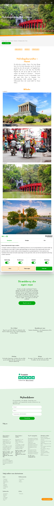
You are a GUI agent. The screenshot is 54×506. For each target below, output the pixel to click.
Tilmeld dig (27, 418)
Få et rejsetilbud (47, 499)
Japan (4, 488)
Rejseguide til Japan (32, 451)
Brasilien (5, 494)
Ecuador (5, 498)
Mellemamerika (22, 477)
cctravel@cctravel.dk (7, 446)
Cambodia (5, 486)
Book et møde (6, 451)
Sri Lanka (5, 480)
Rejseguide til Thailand (33, 438)
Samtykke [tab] (9, 240)
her (22, 330)
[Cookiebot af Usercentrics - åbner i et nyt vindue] (46, 236)
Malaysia (5, 485)
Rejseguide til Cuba (32, 450)
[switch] (20, 263)
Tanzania (21, 493)
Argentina (5, 493)
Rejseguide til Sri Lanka (33, 439)
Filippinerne (5, 481)
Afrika (20, 491)
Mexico (20, 481)
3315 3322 (8, 443)
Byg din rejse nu (27, 303)
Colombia (5, 497)
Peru (4, 500)
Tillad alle (44, 268)
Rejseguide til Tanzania (33, 453)
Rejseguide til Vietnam (33, 444)
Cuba (20, 480)
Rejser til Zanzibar (45, 455)
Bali (4, 483)
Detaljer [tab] (27, 240)
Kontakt (48, 4)
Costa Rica (21, 479)
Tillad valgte (27, 268)
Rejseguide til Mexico (32, 446)
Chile (4, 496)
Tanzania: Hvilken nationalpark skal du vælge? (45, 452)
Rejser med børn (44, 437)
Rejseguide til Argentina (33, 452)
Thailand (5, 479)
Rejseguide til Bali (32, 443)
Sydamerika (6, 491)
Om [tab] (44, 240)
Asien (4, 477)
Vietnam (5, 484)
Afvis (10, 268)
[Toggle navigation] (51, 3)
